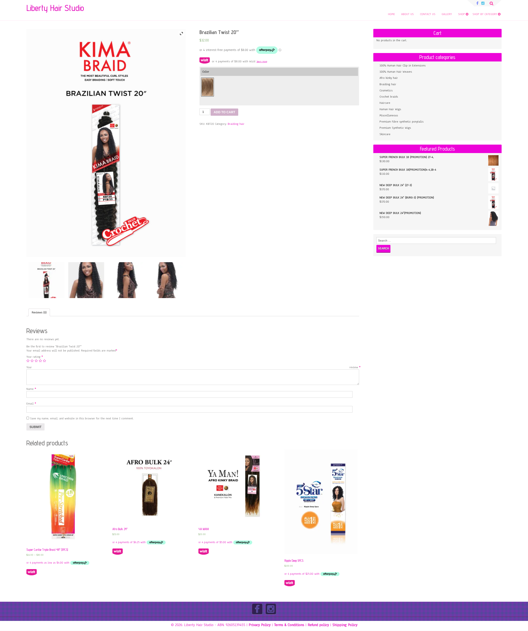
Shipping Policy (344, 624)
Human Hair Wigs (390, 109)
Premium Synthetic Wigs (395, 128)
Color (205, 72)
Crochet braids (389, 97)
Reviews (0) (39, 312)
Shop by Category (485, 14)
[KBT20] (86, 280)
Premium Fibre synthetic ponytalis (401, 122)
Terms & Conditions (289, 624)
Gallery (447, 14)
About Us (407, 14)
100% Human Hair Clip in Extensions (402, 65)
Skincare (385, 134)
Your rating (33, 357)
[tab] (39, 312)
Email (30, 404)
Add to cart (224, 112)
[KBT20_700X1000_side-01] (46, 280)
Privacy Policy (260, 624)
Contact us (427, 14)
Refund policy (318, 624)
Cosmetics (386, 90)
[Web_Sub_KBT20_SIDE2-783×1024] (166, 280)
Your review (192, 367)
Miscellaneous (389, 115)
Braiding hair (236, 124)
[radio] (207, 87)
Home (391, 14)
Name (30, 389)
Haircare (385, 103)
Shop (461, 14)
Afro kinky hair (389, 78)
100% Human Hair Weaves (396, 72)
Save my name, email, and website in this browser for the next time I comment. (82, 418)
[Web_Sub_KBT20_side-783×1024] (126, 280)
